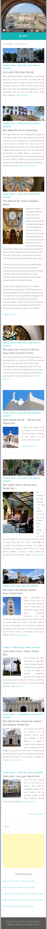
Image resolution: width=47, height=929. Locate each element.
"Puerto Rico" (9, 65)
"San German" (23, 714)
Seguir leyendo (22, 95)
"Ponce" (6, 647)
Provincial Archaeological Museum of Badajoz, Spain (23, 893)
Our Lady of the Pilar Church (18, 72)
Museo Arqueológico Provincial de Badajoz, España (23, 900)
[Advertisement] (23, 851)
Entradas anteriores (36, 814)
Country (7, 68)
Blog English (34, 65)
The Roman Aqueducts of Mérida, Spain (18, 906)
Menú (25, 36)
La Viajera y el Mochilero (26, 921)
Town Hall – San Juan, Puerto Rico (21, 776)
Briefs (28, 647)
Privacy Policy (32, 924)
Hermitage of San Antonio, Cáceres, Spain (19, 887)
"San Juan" (22, 65)
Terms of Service (15, 924)
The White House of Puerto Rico (20, 130)
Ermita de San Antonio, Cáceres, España (18, 881)
